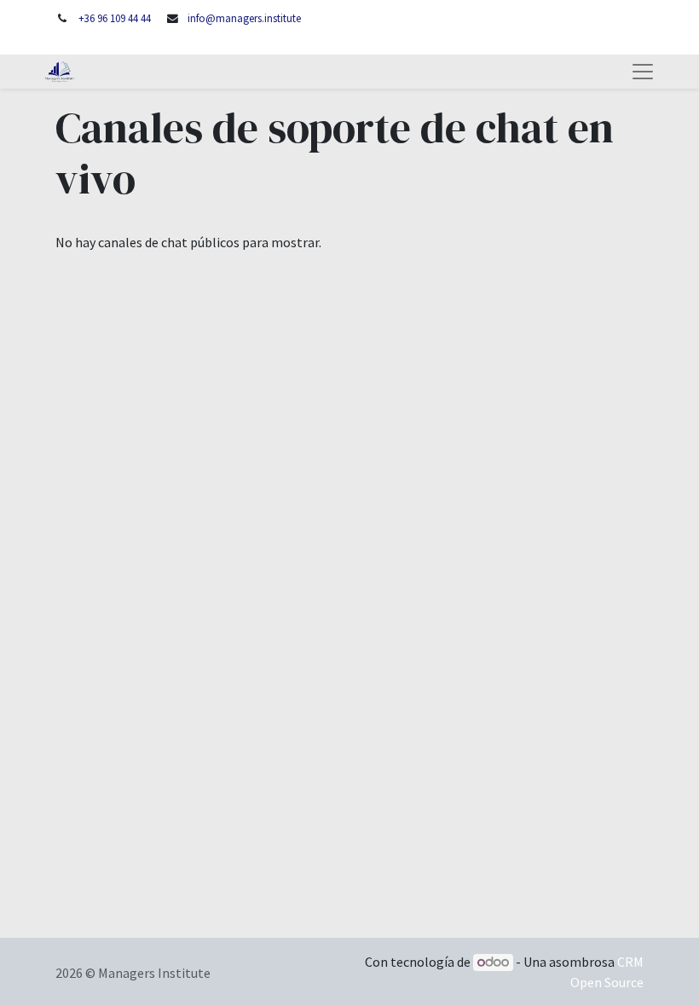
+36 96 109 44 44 (114, 18)
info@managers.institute (244, 18)
